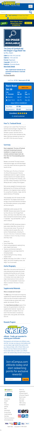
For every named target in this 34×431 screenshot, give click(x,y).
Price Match (7, 410)
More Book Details (9, 66)
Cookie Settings (8, 414)
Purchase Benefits (9, 75)
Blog (5, 403)
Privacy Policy (7, 412)
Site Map (6, 416)
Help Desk (21, 401)
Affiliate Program (23, 393)
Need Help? (10, 426)
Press (5, 408)
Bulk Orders (7, 399)
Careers (6, 401)
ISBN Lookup (22, 403)
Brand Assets (22, 397)
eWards (6, 406)
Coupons (6, 404)
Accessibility (22, 391)
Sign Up (25, 379)
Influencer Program (24, 395)
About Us (21, 389)
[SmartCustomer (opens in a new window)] (18, 116)
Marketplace (22, 404)
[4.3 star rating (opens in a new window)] (22, 113)
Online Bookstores (8, 420)
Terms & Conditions (9, 418)
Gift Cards (21, 399)
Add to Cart (25, 87)
